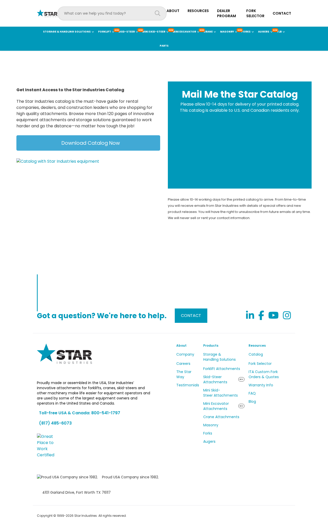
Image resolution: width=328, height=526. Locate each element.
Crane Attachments (221, 416)
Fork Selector (255, 13)
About (173, 10)
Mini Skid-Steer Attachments (220, 393)
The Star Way (183, 374)
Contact (282, 13)
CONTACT (191, 315)
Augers (209, 441)
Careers (183, 363)
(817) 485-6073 (55, 423)
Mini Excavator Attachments (216, 406)
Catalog (256, 354)
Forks (207, 433)
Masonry (210, 425)
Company (185, 354)
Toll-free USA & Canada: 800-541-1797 (79, 413)
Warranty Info (261, 385)
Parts (164, 46)
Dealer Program (226, 13)
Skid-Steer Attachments (215, 379)
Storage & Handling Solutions (219, 357)
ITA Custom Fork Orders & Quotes (264, 374)
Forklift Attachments (221, 368)
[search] (157, 13)
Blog (252, 401)
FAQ (252, 393)
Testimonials (187, 385)
